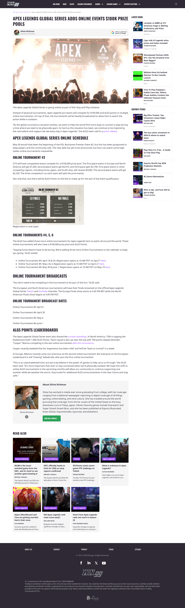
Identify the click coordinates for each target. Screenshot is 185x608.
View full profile (50, 418)
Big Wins (56, 4)
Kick (64, 4)
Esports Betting (130, 4)
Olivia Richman (27, 31)
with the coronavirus (83, 343)
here (103, 260)
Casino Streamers (84, 4)
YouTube (43, 291)
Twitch (30, 291)
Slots (72, 4)
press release (110, 131)
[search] (176, 4)
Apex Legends (25, 12)
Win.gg (15, 12)
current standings (77, 336)
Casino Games (112, 4)
